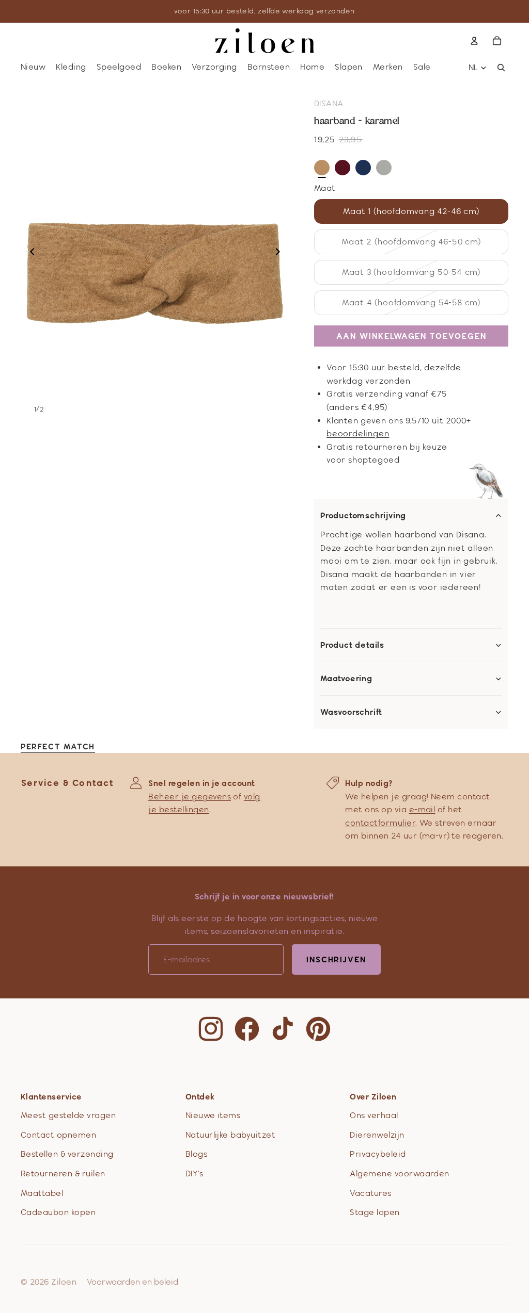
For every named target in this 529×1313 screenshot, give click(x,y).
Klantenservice (51, 1097)
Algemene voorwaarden (399, 1173)
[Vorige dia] (29, 253)
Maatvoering (346, 679)
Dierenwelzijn (377, 1135)
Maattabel (42, 1193)
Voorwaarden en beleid (132, 1282)
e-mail (422, 809)
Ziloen (63, 1282)
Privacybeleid (378, 1154)
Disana (329, 103)
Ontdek (200, 1097)
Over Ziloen (373, 1097)
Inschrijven (336, 959)
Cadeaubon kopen (58, 1212)
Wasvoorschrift (351, 712)
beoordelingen (357, 433)
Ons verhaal (374, 1115)
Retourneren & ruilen (63, 1173)
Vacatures (370, 1193)
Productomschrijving (363, 516)
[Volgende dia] (280, 253)
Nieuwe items (213, 1115)
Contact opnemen (58, 1135)
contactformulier (380, 823)
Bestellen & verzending (67, 1154)
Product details (352, 645)
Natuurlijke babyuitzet (230, 1135)
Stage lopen (374, 1212)
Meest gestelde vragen (68, 1115)
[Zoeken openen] (501, 67)
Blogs (196, 1154)
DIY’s (194, 1173)
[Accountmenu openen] (474, 40)
